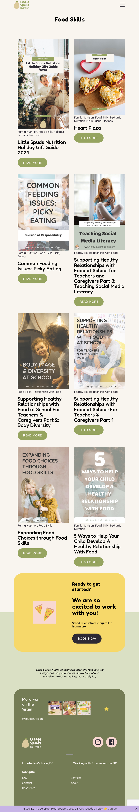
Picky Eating (94, 121)
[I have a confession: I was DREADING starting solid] (69, 707)
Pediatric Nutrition (29, 135)
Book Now (87, 638)
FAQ (24, 777)
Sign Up (112, 808)
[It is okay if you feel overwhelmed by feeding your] (84, 707)
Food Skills (45, 131)
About (74, 783)
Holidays (59, 131)
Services (76, 777)
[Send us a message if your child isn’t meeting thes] (55, 707)
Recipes (108, 121)
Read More (32, 163)
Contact (27, 783)
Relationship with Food (103, 252)
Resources (28, 788)
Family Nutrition (27, 131)
